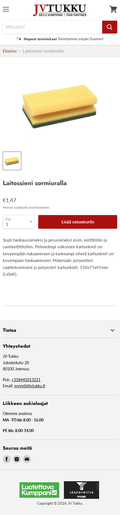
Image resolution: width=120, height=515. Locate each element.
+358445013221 (25, 379)
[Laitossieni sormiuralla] (12, 161)
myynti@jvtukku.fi (29, 385)
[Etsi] (109, 27)
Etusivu (9, 51)
